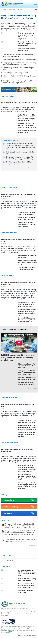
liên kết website (8, 556)
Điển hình (6, 566)
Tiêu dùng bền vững (10, 233)
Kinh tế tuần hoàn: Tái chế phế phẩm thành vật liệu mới (17, 405)
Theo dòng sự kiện (11, 140)
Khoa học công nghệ (10, 442)
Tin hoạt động (8, 96)
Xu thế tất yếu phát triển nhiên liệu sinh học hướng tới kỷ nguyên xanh (19, 163)
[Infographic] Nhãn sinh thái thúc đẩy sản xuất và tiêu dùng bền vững (18, 283)
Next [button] (36, 178)
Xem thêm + (31, 167)
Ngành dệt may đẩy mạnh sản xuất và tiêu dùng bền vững (18, 240)
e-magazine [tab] (23, 330)
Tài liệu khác (8, 513)
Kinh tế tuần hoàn (9, 397)
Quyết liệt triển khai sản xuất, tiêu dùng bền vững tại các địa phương (18, 195)
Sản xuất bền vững (10, 188)
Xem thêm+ (32, 388)
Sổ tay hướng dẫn (9, 500)
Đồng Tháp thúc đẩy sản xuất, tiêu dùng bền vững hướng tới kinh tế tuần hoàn (18, 17)
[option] (19, 89)
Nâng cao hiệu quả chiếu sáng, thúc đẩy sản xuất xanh (19, 59)
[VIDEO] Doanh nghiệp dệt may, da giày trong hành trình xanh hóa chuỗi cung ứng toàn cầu (19, 82)
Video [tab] (4, 330)
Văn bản (5, 520)
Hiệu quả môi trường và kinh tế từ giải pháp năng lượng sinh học (17, 450)
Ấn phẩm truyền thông (11, 507)
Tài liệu (5, 495)
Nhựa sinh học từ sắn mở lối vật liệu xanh (15, 73)
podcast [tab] (12, 330)
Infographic (7, 276)
